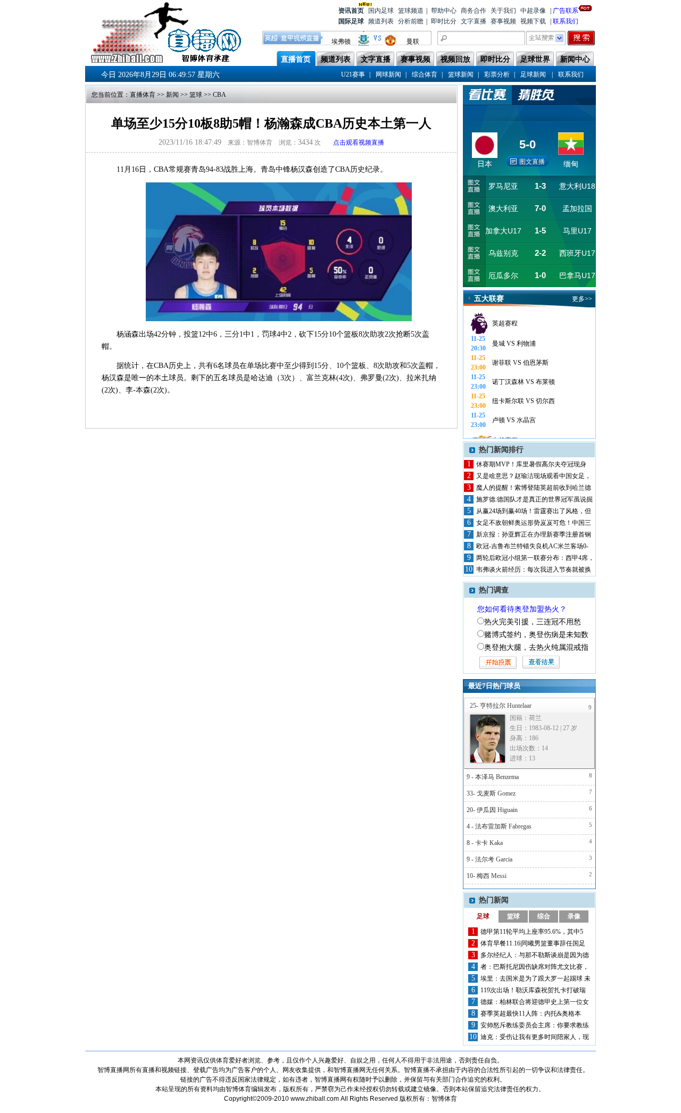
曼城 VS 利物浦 (514, 343)
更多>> (582, 299)
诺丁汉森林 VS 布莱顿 (523, 382)
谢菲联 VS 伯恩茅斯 (520, 362)
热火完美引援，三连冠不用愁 (532, 622)
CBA (219, 94)
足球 (483, 916)
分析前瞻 (410, 21)
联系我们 (565, 21)
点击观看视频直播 (358, 142)
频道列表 (381, 21)
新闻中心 (575, 59)
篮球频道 (410, 10)
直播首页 (296, 59)
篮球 (195, 94)
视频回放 (455, 59)
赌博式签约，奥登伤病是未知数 (536, 635)
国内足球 (381, 10)
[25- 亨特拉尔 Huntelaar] (487, 738)
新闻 (172, 94)
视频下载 (533, 21)
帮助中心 (443, 10)
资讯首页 (351, 10)
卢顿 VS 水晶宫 (514, 420)
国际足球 (351, 21)
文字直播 (473, 21)
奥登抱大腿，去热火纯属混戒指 (536, 647)
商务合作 (473, 10)
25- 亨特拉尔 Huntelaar (500, 705)
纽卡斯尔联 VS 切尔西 (523, 401)
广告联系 (565, 10)
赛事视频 (503, 21)
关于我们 (503, 10)
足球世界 (535, 59)
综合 (543, 916)
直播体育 (142, 94)
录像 (574, 916)
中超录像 (533, 10)
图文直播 (532, 161)
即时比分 (443, 21)
